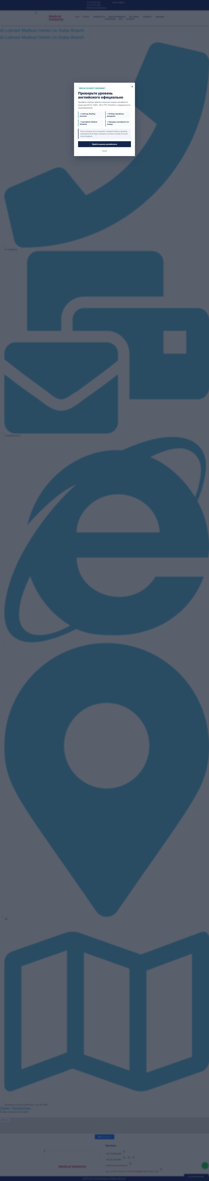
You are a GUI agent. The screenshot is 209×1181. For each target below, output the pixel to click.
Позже (104, 151)
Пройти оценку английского (104, 144)
